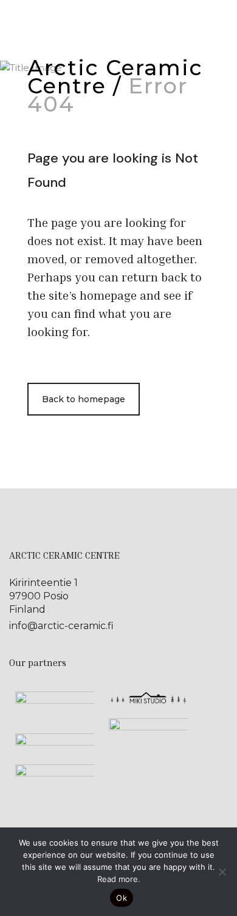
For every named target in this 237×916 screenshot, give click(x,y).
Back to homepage (83, 399)
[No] (222, 872)
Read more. (118, 879)
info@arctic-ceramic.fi (61, 625)
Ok (121, 898)
